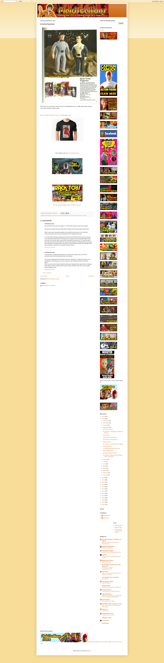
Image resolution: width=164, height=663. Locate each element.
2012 (103, 491)
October (105, 425)
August (105, 459)
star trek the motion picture (62, 215)
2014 (103, 486)
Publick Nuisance (106, 594)
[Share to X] (65, 213)
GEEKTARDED (106, 585)
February (105, 472)
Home (67, 276)
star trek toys (79, 215)
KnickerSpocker (107, 442)
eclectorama (105, 620)
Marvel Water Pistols (108, 450)
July (104, 461)
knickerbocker (48, 215)
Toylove (85, 215)
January (105, 475)
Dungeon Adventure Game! (110, 453)
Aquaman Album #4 (106, 583)
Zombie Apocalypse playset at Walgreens (111, 587)
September (106, 427)
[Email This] (61, 213)
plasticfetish (105, 623)
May (104, 466)
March (105, 470)
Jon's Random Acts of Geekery (110, 577)
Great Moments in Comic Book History (111, 591)
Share (101, 30)
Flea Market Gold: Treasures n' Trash (112, 603)
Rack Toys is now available (108, 601)
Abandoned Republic (107, 550)
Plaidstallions (106, 515)
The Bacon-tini (105, 610)
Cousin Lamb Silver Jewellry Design (118, 531)
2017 (103, 480)
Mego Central (118, 527)
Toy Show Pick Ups (108, 429)
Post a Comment (47, 273)
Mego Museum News (107, 560)
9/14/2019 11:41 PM (50, 247)
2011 (103, 493)
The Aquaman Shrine (107, 581)
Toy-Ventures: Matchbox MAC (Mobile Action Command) (112, 456)
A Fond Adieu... (105, 578)
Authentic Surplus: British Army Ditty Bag (111, 552)
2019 (103, 418)
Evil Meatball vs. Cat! (107, 613)
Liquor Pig (104, 609)
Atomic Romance (106, 589)
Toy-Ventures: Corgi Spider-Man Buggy (113, 444)
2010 (103, 495)
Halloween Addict (106, 617)
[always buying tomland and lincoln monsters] (107, 377)
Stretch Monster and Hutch (110, 437)
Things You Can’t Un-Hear (108, 615)
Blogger (89, 650)
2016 (103, 482)
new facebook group (73, 153)
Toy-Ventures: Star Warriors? (110, 439)
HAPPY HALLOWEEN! (107, 548)
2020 (103, 416)
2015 (103, 484)
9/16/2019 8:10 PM (49, 269)
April (104, 468)
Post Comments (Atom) (53, 279)
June (104, 464)
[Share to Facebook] (67, 213)
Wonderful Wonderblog (108, 546)
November (106, 423)
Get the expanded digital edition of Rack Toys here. (67, 205)
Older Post (91, 276)
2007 (103, 502)
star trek (54, 215)
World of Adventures (106, 561)
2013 (103, 489)
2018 (103, 477)
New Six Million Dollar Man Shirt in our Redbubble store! (55, 115)
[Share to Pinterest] (68, 213)
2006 (103, 504)
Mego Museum (119, 525)
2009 (103, 498)
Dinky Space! (106, 435)
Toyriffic (104, 555)
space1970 (105, 571)
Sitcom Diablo (106, 599)
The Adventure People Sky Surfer (111, 448)
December (106, 420)
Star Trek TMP (72, 215)
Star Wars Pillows (107, 446)
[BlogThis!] (63, 213)
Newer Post (44, 276)
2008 (103, 500)
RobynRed (106, 518)
